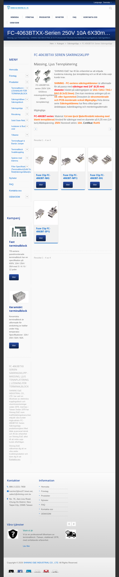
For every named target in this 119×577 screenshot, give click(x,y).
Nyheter (59, 17)
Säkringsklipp (73, 43)
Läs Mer (26, 546)
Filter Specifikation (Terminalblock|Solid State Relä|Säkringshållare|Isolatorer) (24, 169)
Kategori (60, 43)
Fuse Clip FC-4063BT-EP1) (43, 230)
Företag (30, 17)
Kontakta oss (90, 17)
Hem (52, 43)
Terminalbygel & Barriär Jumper (18, 142)
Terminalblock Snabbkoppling (17, 150)
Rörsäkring (15, 114)
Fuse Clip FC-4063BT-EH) (97, 176)
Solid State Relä (18, 120)
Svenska (106, 2)
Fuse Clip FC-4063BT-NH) (43, 176)
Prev (69, 524)
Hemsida (15, 17)
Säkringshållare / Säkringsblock (18, 100)
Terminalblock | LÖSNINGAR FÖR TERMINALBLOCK (19, 91)
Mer (14, 277)
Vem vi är (28, 530)
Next (73, 524)
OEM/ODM (14, 23)
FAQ (74, 17)
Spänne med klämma (16, 159)
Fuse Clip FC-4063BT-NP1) (70, 176)
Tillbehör (14, 135)
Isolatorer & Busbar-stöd (19, 127)
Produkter (44, 17)
